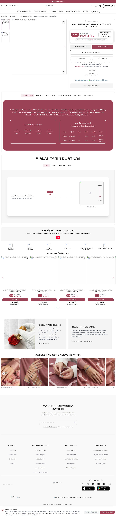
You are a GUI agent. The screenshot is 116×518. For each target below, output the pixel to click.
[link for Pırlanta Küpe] (15, 373)
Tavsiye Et (77, 95)
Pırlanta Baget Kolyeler (26, 16)
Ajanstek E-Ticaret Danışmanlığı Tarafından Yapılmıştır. (58, 504)
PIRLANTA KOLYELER (40, 11)
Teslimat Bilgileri (77, 341)
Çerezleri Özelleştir (91, 512)
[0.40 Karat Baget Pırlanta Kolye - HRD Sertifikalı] (15, 270)
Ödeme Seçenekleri (64, 95)
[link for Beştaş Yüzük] (101, 373)
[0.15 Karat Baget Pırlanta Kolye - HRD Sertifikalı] (101, 270)
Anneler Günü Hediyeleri (100, 450)
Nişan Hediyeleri (100, 463)
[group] (39, 47)
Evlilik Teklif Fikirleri (100, 459)
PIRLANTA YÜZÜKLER (24, 11)
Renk (70, 165)
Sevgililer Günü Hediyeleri (100, 454)
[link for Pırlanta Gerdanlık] (72, 373)
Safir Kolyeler (71, 463)
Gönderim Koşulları (90, 86)
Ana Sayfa (4, 16)
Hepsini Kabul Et (107, 512)
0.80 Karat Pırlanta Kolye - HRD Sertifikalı (45, 16)
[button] (14, 47)
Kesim (54, 165)
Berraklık (62, 165)
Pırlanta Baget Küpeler (71, 459)
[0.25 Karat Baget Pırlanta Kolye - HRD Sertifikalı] (72, 270)
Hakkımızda (12, 450)
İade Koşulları (88, 95)
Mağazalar (13, 6)
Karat (46, 165)
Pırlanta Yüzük (80, 66)
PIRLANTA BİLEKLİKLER (73, 11)
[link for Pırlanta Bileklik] (44, 373)
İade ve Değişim (40, 454)
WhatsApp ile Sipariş (92, 52)
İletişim (4, 6)
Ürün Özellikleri (28, 95)
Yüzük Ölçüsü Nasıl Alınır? (40, 472)
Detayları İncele (44, 343)
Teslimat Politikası (40, 450)
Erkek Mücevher (71, 468)
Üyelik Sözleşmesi (40, 463)
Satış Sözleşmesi (40, 468)
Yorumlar (39, 95)
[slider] (50, 194)
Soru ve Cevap (50, 95)
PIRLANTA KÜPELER (56, 11)
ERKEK (85, 11)
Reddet (48, 513)
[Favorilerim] (96, 6)
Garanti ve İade (12, 454)
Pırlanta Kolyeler (13, 16)
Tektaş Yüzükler (71, 450)
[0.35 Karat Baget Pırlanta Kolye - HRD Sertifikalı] (44, 270)
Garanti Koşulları (40, 459)
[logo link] (58, 6)
